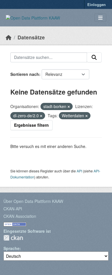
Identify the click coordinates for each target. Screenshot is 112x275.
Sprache (11, 248)
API (79, 170)
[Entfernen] (68, 106)
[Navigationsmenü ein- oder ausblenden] (100, 18)
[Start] (8, 37)
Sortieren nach (24, 74)
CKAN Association (19, 216)
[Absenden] (94, 57)
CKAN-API (12, 208)
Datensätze (31, 37)
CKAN (13, 238)
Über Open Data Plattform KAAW (33, 201)
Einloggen (96, 4)
